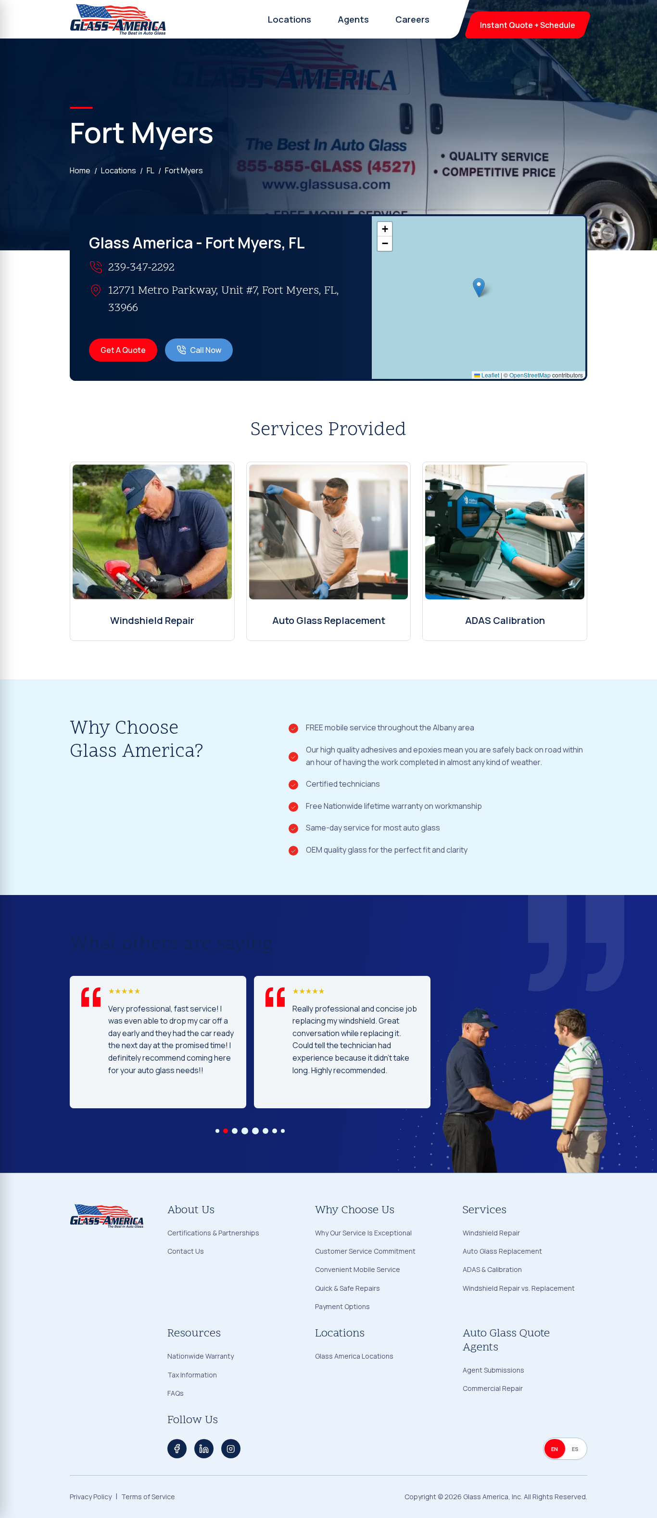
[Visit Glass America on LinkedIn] (204, 1448)
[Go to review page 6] (265, 1131)
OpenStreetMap (530, 375)
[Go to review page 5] (255, 1131)
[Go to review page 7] (274, 1131)
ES (575, 1449)
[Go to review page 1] (217, 1131)
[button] (479, 288)
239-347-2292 (141, 268)
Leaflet (489, 375)
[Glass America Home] (118, 19)
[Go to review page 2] (225, 1131)
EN (554, 1449)
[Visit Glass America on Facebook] (177, 1448)
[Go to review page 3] (235, 1131)
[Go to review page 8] (283, 1131)
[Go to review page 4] (244, 1131)
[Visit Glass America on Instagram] (230, 1448)
